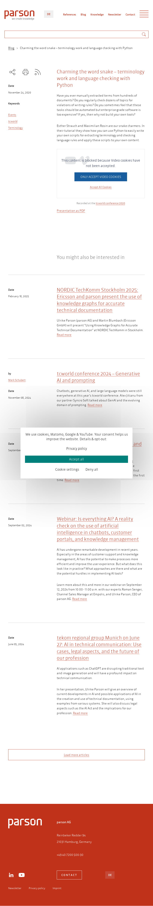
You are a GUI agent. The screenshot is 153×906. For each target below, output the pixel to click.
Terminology (15, 127)
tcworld (12, 121)
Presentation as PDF (71, 210)
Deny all (91, 469)
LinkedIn (11, 875)
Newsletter (114, 14)
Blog (83, 14)
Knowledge (97, 14)
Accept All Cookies (101, 187)
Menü (144, 14)
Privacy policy (37, 888)
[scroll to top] (71, 786)
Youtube (22, 875)
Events (12, 114)
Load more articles (76, 755)
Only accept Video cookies (100, 177)
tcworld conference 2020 (110, 203)
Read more (64, 335)
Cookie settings (67, 469)
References (69, 14)
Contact (130, 14)
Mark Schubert (17, 380)
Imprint (57, 888)
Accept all (76, 459)
